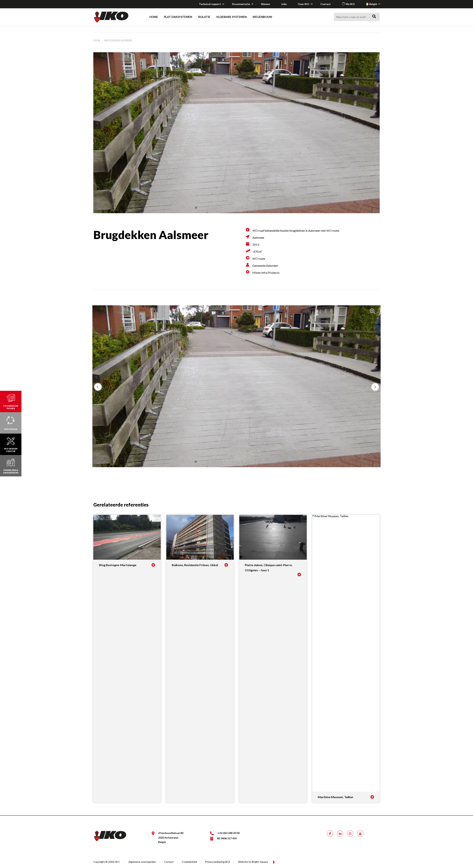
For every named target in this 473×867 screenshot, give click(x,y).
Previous (98, 387)
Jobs (284, 4)
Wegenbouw (262, 16)
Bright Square (260, 861)
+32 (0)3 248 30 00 (228, 833)
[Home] (114, 17)
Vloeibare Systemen (231, 16)
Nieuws (265, 4)
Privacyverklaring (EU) (217, 861)
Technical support (210, 4)
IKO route (258, 258)
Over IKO (303, 4)
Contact (325, 4)
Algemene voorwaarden (142, 861)
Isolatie (204, 16)
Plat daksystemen (178, 16)
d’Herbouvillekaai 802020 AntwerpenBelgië (170, 837)
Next (375, 387)
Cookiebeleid (189, 861)
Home (153, 16)
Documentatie (241, 4)
